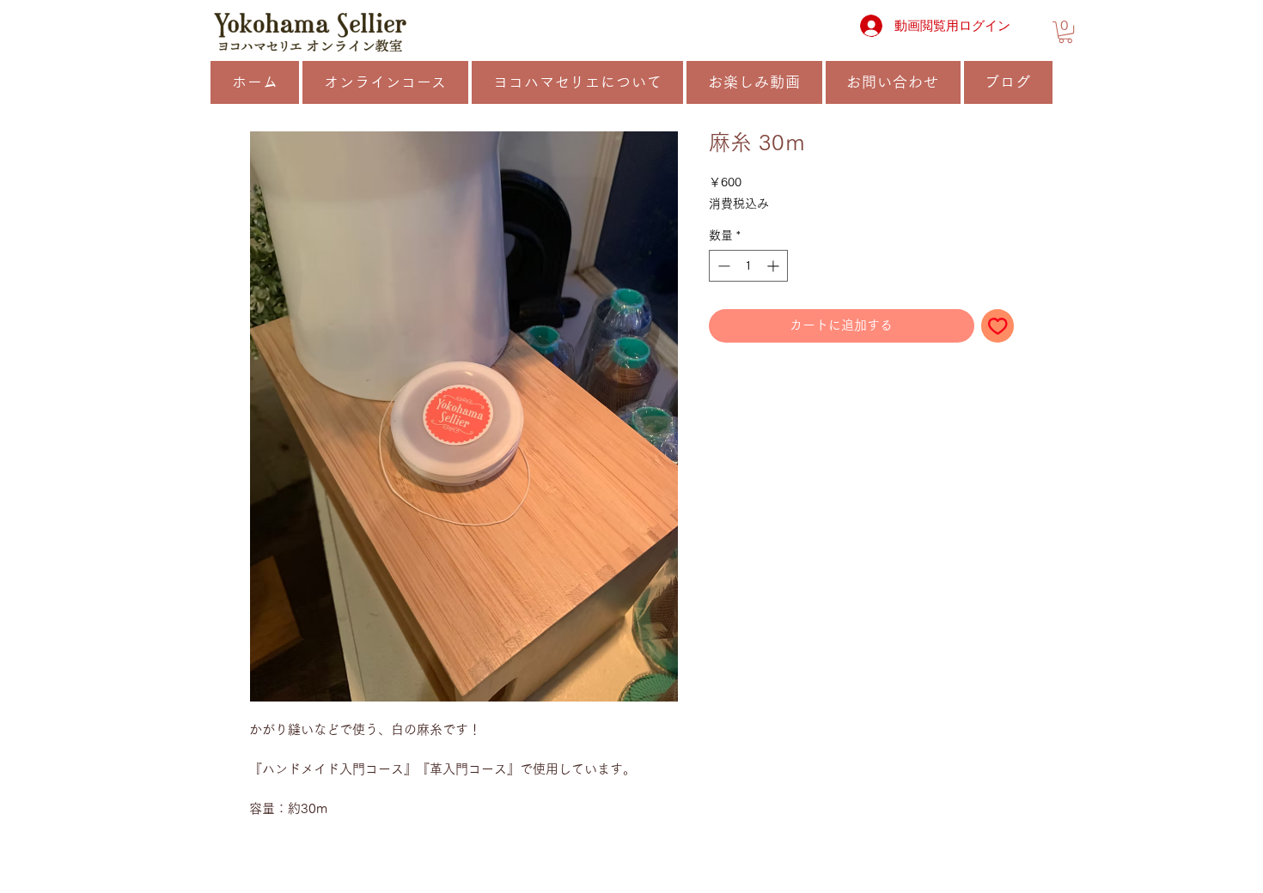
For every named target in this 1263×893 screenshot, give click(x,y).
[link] (1065, 32)
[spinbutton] (748, 266)
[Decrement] (722, 266)
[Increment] (774, 266)
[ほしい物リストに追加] (998, 326)
